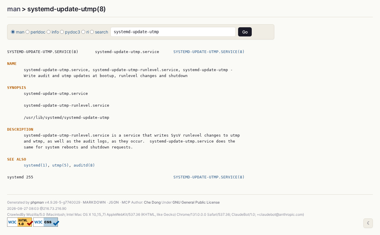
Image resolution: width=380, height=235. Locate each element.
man (13, 9)
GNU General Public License (196, 202)
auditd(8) (84, 165)
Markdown (94, 202)
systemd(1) (36, 165)
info (55, 31)
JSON (114, 202)
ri (87, 31)
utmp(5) (60, 165)
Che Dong (152, 202)
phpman (37, 202)
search (101, 31)
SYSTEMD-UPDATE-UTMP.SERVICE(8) (209, 51)
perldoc (38, 31)
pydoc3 (72, 31)
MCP (126, 202)
